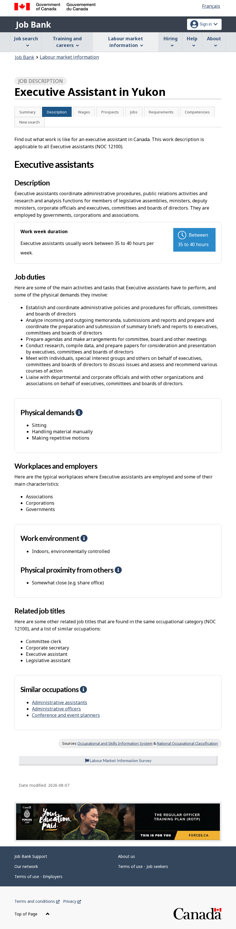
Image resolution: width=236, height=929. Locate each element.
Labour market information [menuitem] (125, 41)
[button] (78, 412)
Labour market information (69, 57)
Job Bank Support (30, 856)
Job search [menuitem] (26, 38)
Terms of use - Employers (38, 876)
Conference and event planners (66, 715)
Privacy (72, 901)
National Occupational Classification (187, 743)
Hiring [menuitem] (170, 38)
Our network (26, 866)
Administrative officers (56, 709)
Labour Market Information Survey (120, 760)
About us (126, 856)
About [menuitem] (214, 38)
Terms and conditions (37, 901)
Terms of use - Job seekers (143, 866)
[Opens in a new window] (118, 822)
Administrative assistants (59, 702)
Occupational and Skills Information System (115, 743)
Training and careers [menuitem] (67, 41)
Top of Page (26, 914)
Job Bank (33, 24)
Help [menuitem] (192, 38)
